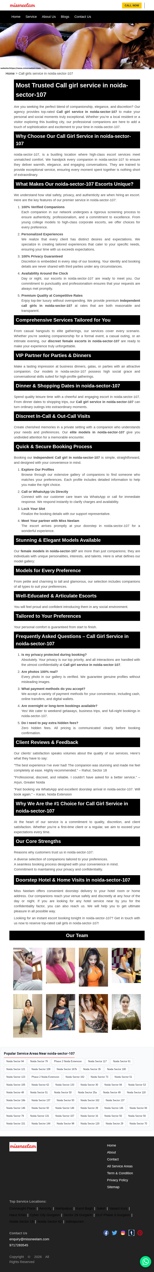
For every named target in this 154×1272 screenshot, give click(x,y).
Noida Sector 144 (41, 1123)
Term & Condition (120, 1173)
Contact (113, 1159)
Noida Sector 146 (15, 1108)
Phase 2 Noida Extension (68, 1061)
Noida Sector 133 (64, 1084)
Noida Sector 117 (97, 1061)
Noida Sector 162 (75, 1076)
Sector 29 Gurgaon (78, 1215)
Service (31, 17)
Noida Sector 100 (116, 1069)
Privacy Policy (117, 1180)
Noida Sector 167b (67, 1069)
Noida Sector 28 (89, 1108)
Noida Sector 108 (41, 1069)
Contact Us (82, 17)
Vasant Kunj (118, 1208)
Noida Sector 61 (122, 1061)
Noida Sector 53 (137, 1084)
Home (15, 17)
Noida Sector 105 (15, 1084)
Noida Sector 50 (63, 1092)
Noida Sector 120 (90, 1123)
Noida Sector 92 (40, 1108)
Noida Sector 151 (15, 1123)
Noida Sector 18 (21, 1221)
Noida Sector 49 (112, 1092)
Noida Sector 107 (64, 1115)
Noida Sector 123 (15, 1076)
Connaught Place (22, 1208)
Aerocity (45, 1208)
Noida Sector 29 (114, 1123)
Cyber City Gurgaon (45, 1215)
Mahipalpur (63, 1208)
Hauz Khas (17, 1215)
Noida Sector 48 (15, 1092)
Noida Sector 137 (41, 1100)
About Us (49, 17)
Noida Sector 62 (40, 1084)
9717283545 (18, 1245)
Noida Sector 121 (15, 1069)
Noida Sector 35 (92, 1069)
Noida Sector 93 (65, 1100)
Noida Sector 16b (15, 1100)
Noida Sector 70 (138, 1123)
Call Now (132, 5)
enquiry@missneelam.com (29, 1239)
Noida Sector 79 (39, 1061)
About (111, 1152)
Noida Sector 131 (39, 1115)
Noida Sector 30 (89, 1084)
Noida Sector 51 (123, 1076)
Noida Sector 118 (136, 1092)
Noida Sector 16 (89, 1115)
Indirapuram (75, 1221)
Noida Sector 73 (99, 1076)
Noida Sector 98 (65, 1123)
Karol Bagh (84, 1208)
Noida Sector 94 (15, 1061)
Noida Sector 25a (87, 1092)
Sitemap (113, 1187)
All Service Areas (120, 1166)
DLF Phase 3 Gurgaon (113, 1215)
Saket (101, 1208)
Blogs (65, 17)
